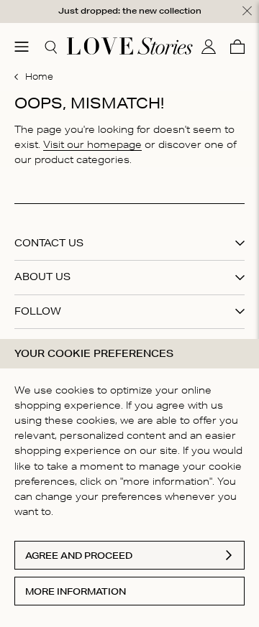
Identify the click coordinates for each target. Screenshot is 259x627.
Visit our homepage (92, 144)
